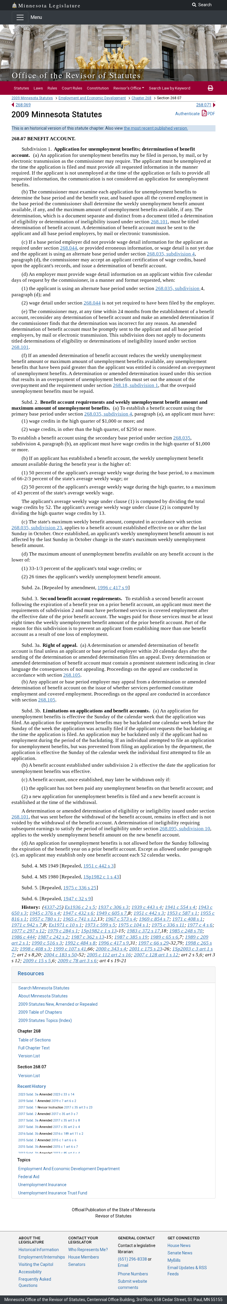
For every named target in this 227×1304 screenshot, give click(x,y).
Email (123, 1265)
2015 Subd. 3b (28, 1147)
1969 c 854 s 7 (154, 919)
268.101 (159, 221)
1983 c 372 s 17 (143, 931)
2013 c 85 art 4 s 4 (66, 1153)
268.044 (68, 248)
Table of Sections (34, 1040)
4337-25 (53, 907)
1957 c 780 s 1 (45, 919)
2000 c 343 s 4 (111, 949)
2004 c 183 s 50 (60, 955)
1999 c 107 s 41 (69, 949)
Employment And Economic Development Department (69, 1168)
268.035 (181, 438)
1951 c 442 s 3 (98, 866)
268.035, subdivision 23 (37, 527)
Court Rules (72, 88)
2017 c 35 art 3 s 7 (64, 1114)
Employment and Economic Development (92, 98)
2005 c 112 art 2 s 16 (109, 955)
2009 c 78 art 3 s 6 (77, 960)
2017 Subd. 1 (27, 1107)
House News (179, 1245)
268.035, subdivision (178, 288)
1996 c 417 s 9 (113, 587)
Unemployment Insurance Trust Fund (52, 1193)
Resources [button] (31, 973)
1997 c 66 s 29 (153, 943)
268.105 (71, 675)
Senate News (180, 1253)
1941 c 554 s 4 (180, 907)
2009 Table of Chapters (40, 1012)
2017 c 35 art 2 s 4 (66, 1127)
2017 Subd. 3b (28, 1127)
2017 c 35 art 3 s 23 (78, 1107)
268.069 (23, 104)
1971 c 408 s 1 (187, 919)
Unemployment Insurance (42, 1184)
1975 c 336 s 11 (168, 925)
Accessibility (30, 1271)
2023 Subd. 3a (28, 1094)
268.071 (203, 104)
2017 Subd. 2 (27, 1114)
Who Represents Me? (88, 1249)
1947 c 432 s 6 (78, 913)
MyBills (174, 1260)
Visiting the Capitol (36, 1264)
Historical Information (39, 1249)
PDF (211, 113)
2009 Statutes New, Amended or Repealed (58, 1004)
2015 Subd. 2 (27, 1140)
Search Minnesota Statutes (43, 988)
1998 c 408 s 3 (35, 949)
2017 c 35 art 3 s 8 (66, 1120)
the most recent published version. (156, 128)
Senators (76, 1264)
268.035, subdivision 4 (171, 254)
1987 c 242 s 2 (53, 937)
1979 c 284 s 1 (63, 931)
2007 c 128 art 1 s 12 (156, 955)
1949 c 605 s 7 (111, 913)
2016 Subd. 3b (28, 1134)
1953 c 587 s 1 (182, 913)
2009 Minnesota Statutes (32, 98)
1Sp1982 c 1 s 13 (99, 931)
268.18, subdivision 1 (135, 385)
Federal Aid (28, 1176)
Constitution (98, 88)
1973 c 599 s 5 (100, 925)
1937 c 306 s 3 (113, 907)
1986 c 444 (23, 937)
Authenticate (187, 113)
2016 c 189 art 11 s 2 (68, 1134)
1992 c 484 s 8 (80, 943)
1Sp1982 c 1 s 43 (101, 877)
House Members (83, 1257)
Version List (29, 1056)
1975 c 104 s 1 (133, 925)
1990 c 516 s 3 (47, 943)
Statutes (21, 88)
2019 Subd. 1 (27, 1101)
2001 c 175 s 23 (145, 949)
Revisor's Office (127, 88)
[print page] (210, 88)
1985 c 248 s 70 (185, 931)
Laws (38, 88)
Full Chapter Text (34, 1048)
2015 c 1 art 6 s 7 (65, 1147)
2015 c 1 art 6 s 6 (63, 1140)
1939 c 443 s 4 (147, 907)
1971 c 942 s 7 (27, 925)
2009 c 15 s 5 (37, 960)
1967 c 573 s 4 (121, 919)
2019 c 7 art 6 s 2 (63, 1101)
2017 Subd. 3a (28, 1120)
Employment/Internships (42, 1257)
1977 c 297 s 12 (28, 931)
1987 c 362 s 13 (87, 937)
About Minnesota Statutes (43, 996)
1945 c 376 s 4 (45, 913)
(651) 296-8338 (132, 1259)
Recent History (31, 1086)
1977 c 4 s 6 (200, 925)
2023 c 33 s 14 (63, 1094)
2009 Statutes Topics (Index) (45, 1020)
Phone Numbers (133, 1274)
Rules (52, 88)
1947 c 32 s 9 (77, 898)
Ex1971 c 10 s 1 (65, 925)
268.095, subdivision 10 (185, 828)
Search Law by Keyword (169, 88)
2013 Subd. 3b (28, 1153)
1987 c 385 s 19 (130, 937)
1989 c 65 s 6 (164, 937)
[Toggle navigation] (20, 17)
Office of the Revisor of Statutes (76, 75)
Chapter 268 (141, 98)
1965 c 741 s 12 (79, 919)
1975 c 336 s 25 (79, 888)
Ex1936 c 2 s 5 (80, 907)
